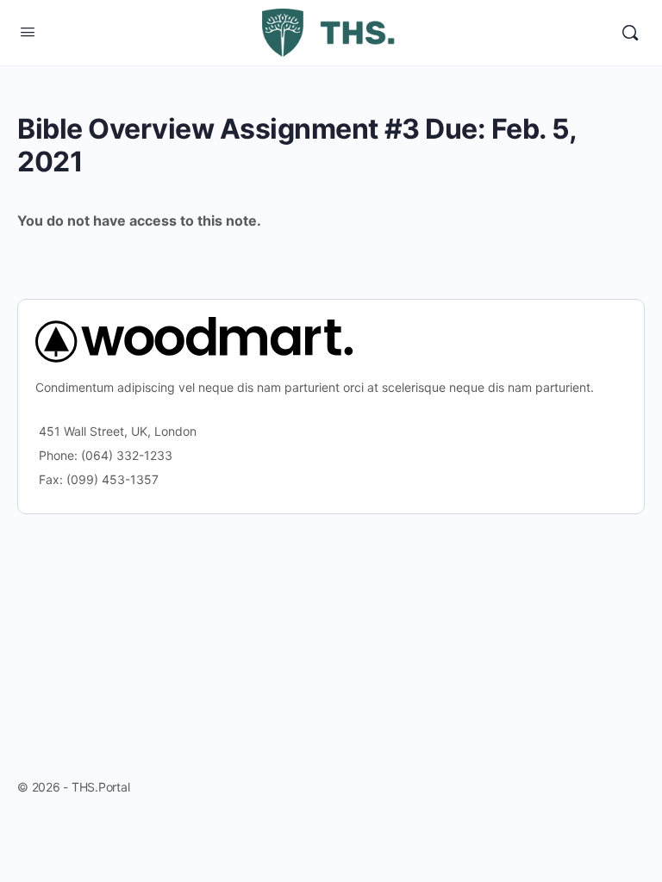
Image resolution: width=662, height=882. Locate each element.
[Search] (630, 32)
